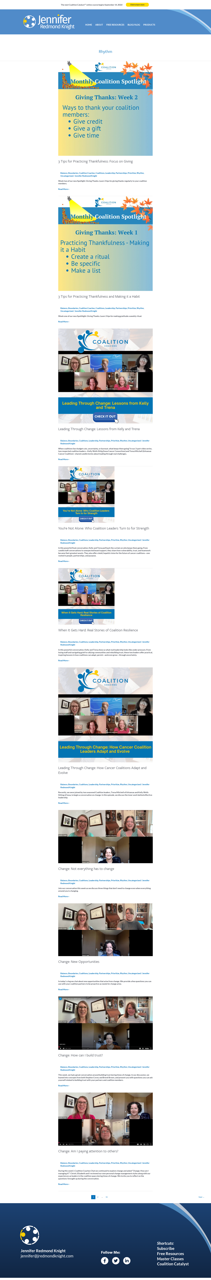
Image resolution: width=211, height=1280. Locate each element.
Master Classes (170, 1258)
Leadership (110, 173)
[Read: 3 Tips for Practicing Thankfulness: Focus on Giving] (105, 108)
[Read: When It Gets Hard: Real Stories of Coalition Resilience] (86, 596)
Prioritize (132, 173)
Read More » (63, 189)
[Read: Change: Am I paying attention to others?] (105, 1119)
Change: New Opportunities (78, 961)
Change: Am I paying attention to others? (88, 1151)
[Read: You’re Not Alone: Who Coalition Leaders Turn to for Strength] (86, 494)
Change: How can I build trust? (80, 1055)
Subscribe (165, 1248)
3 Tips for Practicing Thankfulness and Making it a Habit (99, 296)
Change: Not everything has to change (86, 868)
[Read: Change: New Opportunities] (105, 929)
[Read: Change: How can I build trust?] (105, 1023)
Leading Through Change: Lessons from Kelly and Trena (99, 428)
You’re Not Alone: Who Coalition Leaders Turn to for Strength (103, 528)
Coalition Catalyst (173, 1263)
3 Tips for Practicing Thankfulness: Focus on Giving (95, 161)
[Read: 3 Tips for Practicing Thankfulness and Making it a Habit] (105, 243)
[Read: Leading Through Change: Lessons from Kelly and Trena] (105, 375)
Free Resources (115, 24)
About (99, 24)
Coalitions (100, 173)
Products (149, 24)
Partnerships (121, 173)
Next (201, 1197)
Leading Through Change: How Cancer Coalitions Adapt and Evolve (102, 770)
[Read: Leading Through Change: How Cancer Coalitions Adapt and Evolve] (105, 714)
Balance (63, 173)
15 (107, 1197)
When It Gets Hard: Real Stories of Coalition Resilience (98, 630)
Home (88, 24)
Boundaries (73, 173)
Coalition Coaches (87, 173)
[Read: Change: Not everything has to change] (105, 836)
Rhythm (140, 173)
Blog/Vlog (134, 24)
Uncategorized (66, 176)
